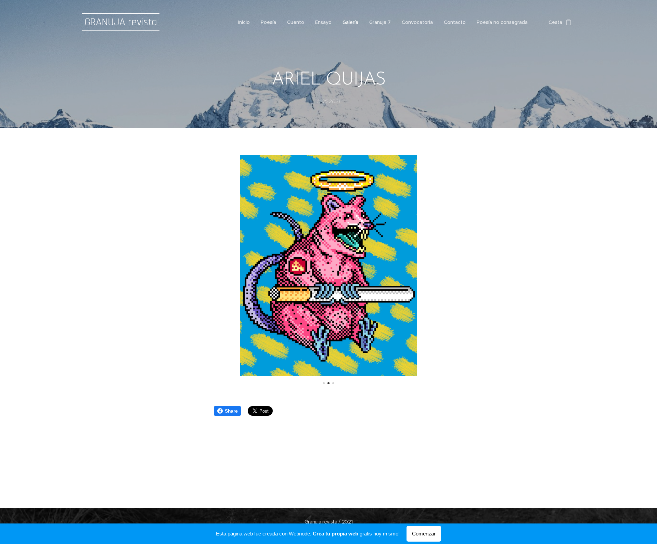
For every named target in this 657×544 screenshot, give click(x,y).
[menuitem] (245, 22)
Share (231, 411)
